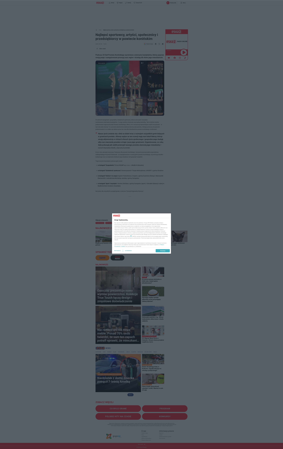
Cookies (123, 246)
